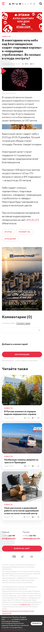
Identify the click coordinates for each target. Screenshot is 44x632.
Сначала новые (8, 323)
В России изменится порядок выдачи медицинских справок (20, 412)
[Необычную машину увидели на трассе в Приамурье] (39, 466)
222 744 (8, 536)
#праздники (10, 239)
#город (8, 232)
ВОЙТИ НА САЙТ (22, 548)
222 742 (29, 536)
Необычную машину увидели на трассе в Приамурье (21, 461)
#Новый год (24, 232)
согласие (8, 619)
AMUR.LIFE (32, 219)
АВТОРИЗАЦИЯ (22, 354)
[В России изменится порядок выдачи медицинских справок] (39, 418)
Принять (36, 623)
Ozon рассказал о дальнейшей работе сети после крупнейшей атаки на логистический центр (21, 511)
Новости (6, 36)
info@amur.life (9, 538)
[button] (31, 556)
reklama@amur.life (31, 538)
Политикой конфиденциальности (13, 630)
